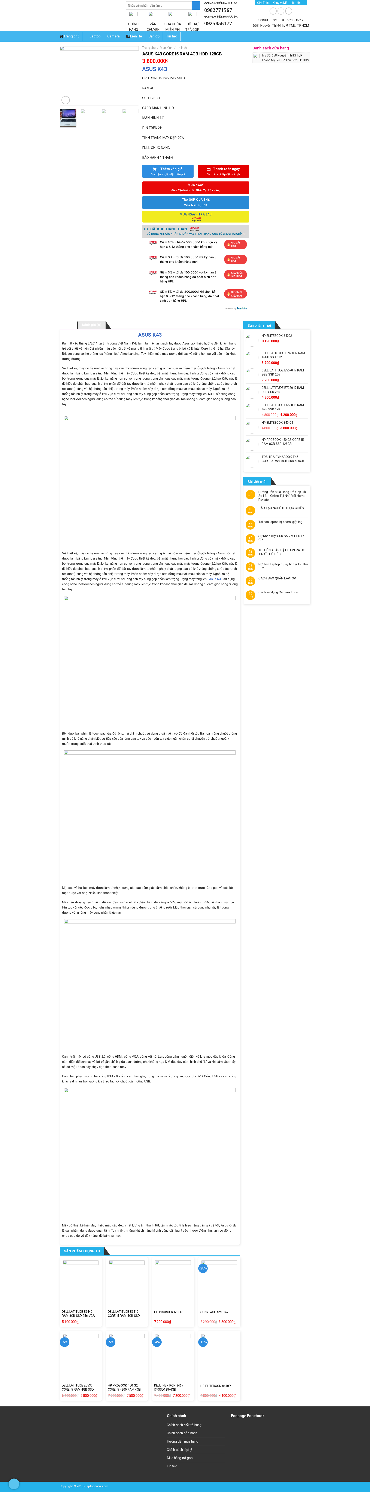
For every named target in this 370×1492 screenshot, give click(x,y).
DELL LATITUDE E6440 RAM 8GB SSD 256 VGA (78, 1314)
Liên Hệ (295, 3)
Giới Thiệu (263, 3)
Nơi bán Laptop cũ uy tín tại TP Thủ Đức (283, 566)
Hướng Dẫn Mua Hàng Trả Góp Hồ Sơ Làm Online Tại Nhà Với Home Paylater (282, 496)
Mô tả (68, 325)
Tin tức (172, 1466)
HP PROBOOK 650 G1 (169, 1312)
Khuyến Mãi (280, 3)
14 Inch (182, 47)
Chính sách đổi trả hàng (184, 1425)
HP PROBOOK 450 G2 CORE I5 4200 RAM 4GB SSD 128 (124, 1389)
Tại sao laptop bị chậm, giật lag (280, 522)
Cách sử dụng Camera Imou (278, 592)
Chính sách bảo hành (182, 1433)
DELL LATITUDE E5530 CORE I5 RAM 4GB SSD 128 (78, 1389)
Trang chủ (71, 36)
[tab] (68, 325)
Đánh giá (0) (91, 325)
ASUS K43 (154, 69)
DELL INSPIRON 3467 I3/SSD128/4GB (168, 1387)
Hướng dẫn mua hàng (182, 1441)
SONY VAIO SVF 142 (214, 1312)
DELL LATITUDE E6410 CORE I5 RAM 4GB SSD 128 (124, 1315)
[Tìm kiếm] (196, 5)
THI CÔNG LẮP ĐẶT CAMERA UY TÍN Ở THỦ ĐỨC (281, 552)
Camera (113, 36)
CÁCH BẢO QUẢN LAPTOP (277, 578)
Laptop (95, 36)
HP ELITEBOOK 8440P (215, 1386)
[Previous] (67, 76)
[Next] (132, 76)
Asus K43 (215, 579)
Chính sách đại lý (179, 1450)
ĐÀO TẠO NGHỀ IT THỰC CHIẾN (281, 508)
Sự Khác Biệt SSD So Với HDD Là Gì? (281, 538)
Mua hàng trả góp (180, 1458)
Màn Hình (166, 47)
